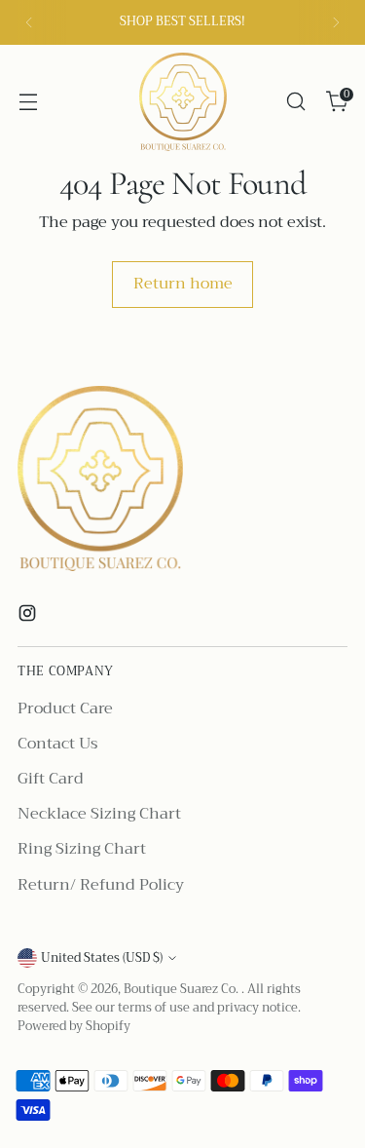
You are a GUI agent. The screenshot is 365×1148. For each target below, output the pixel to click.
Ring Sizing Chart (82, 848)
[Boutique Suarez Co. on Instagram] (29, 616)
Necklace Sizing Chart (99, 813)
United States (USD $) (102, 958)
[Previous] (29, 22)
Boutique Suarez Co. (182, 989)
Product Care (65, 708)
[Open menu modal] (28, 102)
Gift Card (51, 778)
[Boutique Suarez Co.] (183, 102)
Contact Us (57, 743)
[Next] (335, 22)
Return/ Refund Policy (101, 885)
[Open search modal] (295, 102)
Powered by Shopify (74, 1026)
